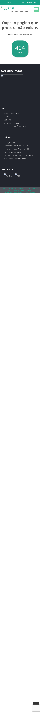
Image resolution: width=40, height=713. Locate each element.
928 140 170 (10, 2)
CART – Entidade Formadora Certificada (18, 155)
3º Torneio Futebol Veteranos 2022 (16, 149)
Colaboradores (29, 192)
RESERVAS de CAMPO (11, 123)
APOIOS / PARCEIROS (11, 113)
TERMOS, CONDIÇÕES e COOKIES (16, 126)
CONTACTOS (8, 117)
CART (11, 8)
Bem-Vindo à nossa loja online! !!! (16, 159)
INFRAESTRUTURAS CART (13, 152)
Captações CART (10, 142)
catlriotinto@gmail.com (27, 2)
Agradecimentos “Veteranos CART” (16, 146)
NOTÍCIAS (7, 120)
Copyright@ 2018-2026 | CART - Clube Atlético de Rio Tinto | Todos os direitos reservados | (20, 189)
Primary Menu (36, 9)
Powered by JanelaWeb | (14, 192)
